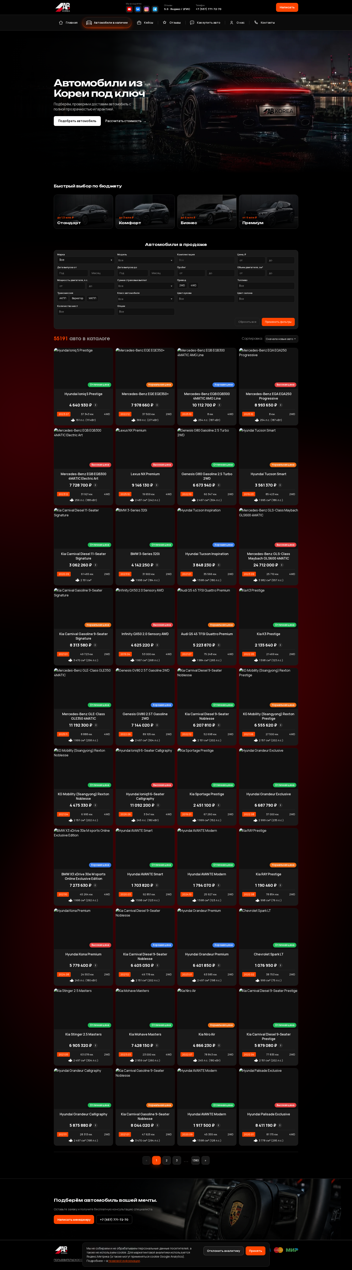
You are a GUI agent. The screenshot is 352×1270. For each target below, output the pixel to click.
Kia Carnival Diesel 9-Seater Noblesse (207, 716)
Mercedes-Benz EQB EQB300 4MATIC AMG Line (207, 396)
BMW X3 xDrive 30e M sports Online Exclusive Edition (84, 876)
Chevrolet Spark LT (269, 954)
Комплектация (186, 254)
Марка (61, 254)
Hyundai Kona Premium (83, 954)
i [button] (95, 405)
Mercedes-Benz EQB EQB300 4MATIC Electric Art (83, 476)
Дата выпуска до (127, 267)
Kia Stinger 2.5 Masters (83, 1034)
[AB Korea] (62, 7)
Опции (121, 306)
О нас (240, 22)
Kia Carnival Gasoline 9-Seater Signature (83, 636)
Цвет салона (244, 293)
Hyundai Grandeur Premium (207, 954)
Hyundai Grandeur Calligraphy (83, 1114)
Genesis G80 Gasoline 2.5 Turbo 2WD (207, 476)
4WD (193, 285)
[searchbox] (206, 260)
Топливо (242, 280)
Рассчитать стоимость (125, 121)
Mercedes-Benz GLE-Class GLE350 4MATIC (83, 716)
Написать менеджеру (73, 1219)
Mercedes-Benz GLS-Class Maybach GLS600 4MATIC (268, 556)
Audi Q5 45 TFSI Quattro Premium (207, 634)
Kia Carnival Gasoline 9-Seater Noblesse (145, 1116)
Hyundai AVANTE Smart (145, 874)
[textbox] (144, 260)
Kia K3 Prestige (268, 634)
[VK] (137, 9)
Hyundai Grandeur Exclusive (268, 794)
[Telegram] (155, 9)
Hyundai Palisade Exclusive (268, 1114)
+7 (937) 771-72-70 (208, 9)
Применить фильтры (278, 322)
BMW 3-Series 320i (145, 554)
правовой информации (124, 1261)
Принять (255, 1251)
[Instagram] (146, 9)
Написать (287, 7)
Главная (72, 22)
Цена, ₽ (241, 254)
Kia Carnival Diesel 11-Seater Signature (83, 556)
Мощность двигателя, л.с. (72, 280)
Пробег (181, 267)
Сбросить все (247, 322)
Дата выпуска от (67, 267)
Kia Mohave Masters (145, 1034)
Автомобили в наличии (111, 22)
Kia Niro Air (207, 1034)
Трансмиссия (65, 293)
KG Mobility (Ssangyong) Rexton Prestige (268, 716)
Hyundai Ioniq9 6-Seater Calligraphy (145, 796)
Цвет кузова (184, 293)
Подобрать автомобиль (77, 121)
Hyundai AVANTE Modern (207, 874)
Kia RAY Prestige (268, 874)
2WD (182, 285)
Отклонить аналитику (223, 1251)
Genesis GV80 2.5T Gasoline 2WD (145, 716)
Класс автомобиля (128, 293)
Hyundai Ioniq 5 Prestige (83, 394)
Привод (181, 280)
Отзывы (175, 22)
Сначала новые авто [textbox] (279, 339)
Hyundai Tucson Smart (268, 474)
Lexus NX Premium (145, 474)
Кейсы (148, 22)
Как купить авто (208, 22)
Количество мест (67, 306)
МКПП (92, 298)
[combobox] (146, 260)
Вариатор (77, 298)
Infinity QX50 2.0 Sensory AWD (145, 634)
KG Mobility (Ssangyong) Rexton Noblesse (83, 796)
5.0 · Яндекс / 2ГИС (177, 9)
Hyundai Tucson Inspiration (207, 554)
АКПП (62, 298)
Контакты (268, 22)
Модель (122, 254)
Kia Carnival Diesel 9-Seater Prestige (269, 1036)
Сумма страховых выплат (132, 280)
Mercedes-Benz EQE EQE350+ (145, 394)
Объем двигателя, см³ (250, 267)
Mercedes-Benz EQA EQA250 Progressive (269, 396)
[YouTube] (129, 9)
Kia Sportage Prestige (207, 794)
